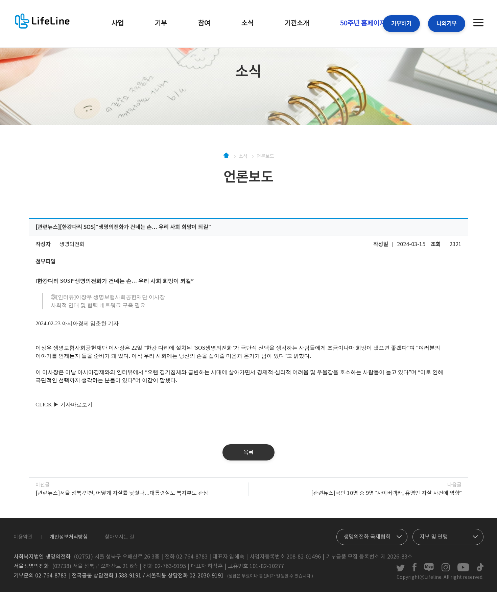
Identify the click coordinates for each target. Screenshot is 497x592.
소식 (247, 23)
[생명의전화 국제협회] (371, 535)
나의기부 (446, 24)
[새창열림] (400, 570)
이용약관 (23, 537)
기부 (161, 23)
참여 (204, 23)
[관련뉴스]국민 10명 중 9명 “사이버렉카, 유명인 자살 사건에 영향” (386, 493)
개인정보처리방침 (69, 537)
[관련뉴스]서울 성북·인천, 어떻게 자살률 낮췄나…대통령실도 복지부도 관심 (122, 493)
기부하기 (401, 24)
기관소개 (297, 23)
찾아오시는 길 (119, 537)
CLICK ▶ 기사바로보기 (64, 404)
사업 (118, 23)
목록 (248, 452)
